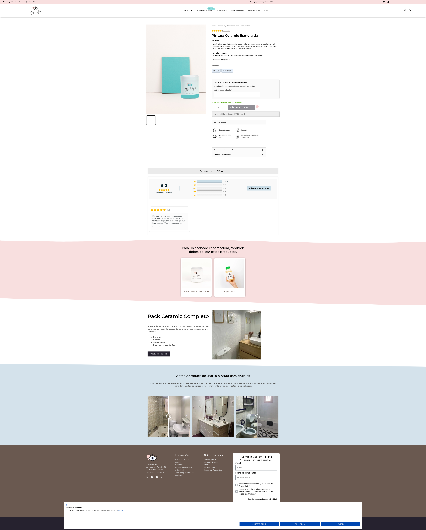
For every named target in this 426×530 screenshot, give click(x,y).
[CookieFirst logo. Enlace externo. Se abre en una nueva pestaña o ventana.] (66, 505)
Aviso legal (179, 470)
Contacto (179, 465)
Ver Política (121, 510)
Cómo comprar (210, 460)
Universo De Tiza (182, 460)
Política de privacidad (183, 467)
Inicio (214, 26)
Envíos (207, 465)
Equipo (178, 462)
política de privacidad (268, 499)
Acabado (215, 66)
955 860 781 (159, 472)
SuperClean (229, 291)
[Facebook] (152, 477)
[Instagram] (147, 477)
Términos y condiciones (184, 473)
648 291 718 (14, 2)
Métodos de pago (211, 462)
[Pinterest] (161, 477)
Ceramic (221, 26)
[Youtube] (157, 477)
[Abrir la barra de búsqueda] (405, 10)
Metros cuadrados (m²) (223, 90)
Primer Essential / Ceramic (196, 291)
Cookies (178, 475)
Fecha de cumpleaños (245, 473)
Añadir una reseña (259, 188)
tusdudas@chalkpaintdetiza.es (29, 2)
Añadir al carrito (241, 107)
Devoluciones (209, 467)
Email (238, 463)
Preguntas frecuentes (213, 470)
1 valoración (226, 31)
